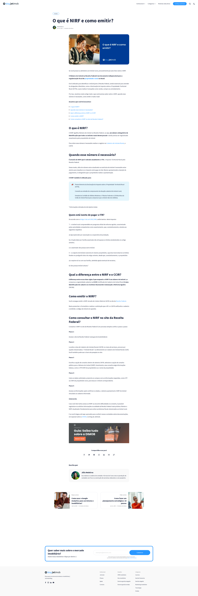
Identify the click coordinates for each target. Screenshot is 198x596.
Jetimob (102, 575)
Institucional (140, 4)
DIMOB (84, 417)
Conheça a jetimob (180, 3)
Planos (101, 578)
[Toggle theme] (194, 4)
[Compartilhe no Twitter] (89, 454)
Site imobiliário (122, 578)
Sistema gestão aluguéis (124, 581)
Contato (102, 584)
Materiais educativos (164, 4)
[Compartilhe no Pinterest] (94, 454)
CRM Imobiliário (122, 575)
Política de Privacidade (131, 557)
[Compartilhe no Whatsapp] (99, 454)
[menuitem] (164, 4)
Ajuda (101, 581)
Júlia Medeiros (60, 26)
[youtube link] (53, 582)
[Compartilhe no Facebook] (84, 454)
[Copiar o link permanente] (113, 454)
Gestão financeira (140, 578)
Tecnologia (138, 588)
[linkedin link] (51, 582)
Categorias (151, 4)
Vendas (56, 13)
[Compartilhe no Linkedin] (103, 454)
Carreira (137, 575)
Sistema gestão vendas (124, 584)
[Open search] (190, 4)
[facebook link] (45, 582)
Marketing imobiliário (141, 584)
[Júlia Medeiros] (75, 475)
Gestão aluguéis (139, 581)
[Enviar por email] (108, 454)
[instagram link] (48, 582)
